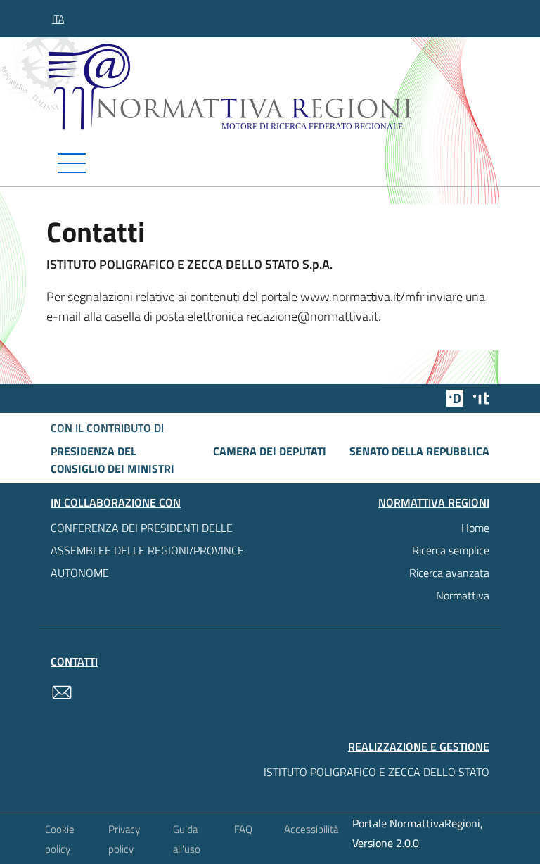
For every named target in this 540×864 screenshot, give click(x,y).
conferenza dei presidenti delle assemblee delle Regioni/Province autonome (147, 550)
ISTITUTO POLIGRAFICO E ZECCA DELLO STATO (376, 771)
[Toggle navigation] (270, 163)
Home (475, 527)
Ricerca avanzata (449, 572)
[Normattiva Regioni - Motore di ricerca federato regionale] (273, 86)
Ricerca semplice (450, 550)
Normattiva (462, 595)
